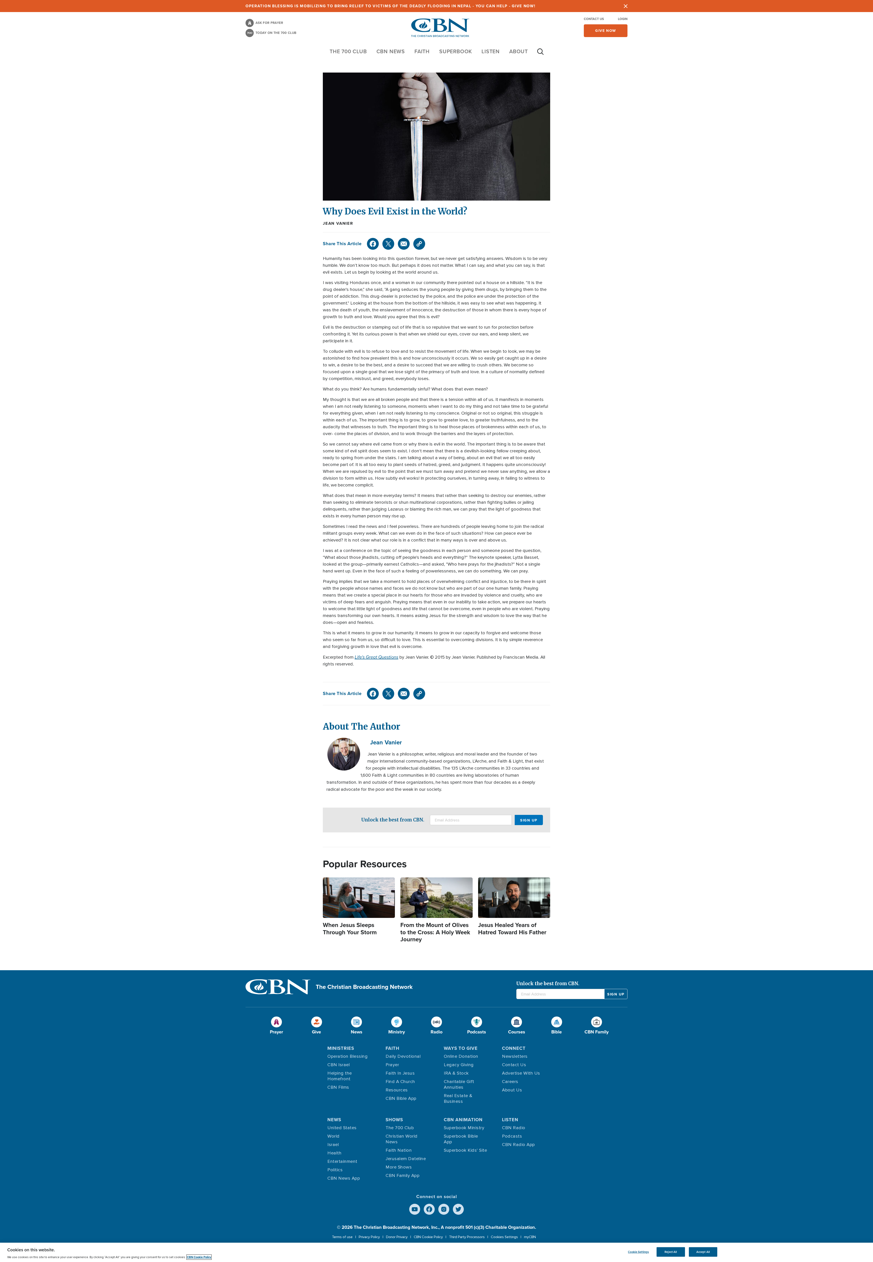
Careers (510, 1081)
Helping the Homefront (339, 1076)
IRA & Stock (456, 1073)
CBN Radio (513, 1128)
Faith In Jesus (400, 1073)
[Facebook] (373, 244)
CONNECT (514, 1048)
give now (605, 30)
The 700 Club (348, 51)
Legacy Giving (459, 1065)
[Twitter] (388, 244)
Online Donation (461, 1056)
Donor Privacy (397, 1237)
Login (622, 19)
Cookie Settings (638, 1252)
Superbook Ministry (464, 1128)
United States (342, 1128)
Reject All (671, 1252)
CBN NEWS (390, 51)
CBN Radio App (518, 1144)
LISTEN (491, 51)
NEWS (334, 1119)
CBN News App (343, 1178)
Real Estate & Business (458, 1098)
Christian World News (402, 1139)
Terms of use (342, 1237)
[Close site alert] (625, 6)
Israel (333, 1144)
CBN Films (338, 1087)
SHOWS (394, 1119)
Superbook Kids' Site (465, 1150)
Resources (397, 1090)
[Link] (419, 244)
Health (334, 1153)
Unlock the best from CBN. (392, 820)
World (333, 1136)
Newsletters (515, 1056)
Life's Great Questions (376, 657)
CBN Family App (402, 1175)
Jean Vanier (338, 223)
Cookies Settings (504, 1237)
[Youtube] (414, 1209)
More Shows (399, 1167)
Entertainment (342, 1161)
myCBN (530, 1237)
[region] (436, 1252)
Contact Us (594, 19)
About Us (512, 1090)
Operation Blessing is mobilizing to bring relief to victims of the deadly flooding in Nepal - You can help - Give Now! (390, 6)
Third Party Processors (467, 1237)
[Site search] (540, 53)
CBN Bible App (401, 1098)
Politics (335, 1170)
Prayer (392, 1065)
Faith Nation (399, 1150)
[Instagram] (443, 1209)
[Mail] (404, 244)
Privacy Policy (369, 1237)
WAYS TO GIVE (461, 1048)
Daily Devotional (403, 1056)
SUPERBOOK (455, 51)
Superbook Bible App (461, 1139)
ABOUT (518, 51)
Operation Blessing (347, 1056)
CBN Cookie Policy (428, 1237)
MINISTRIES (340, 1048)
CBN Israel (338, 1065)
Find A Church (400, 1081)
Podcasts (512, 1136)
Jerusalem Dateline (406, 1158)
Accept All (703, 1252)
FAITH (422, 51)
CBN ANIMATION (463, 1119)
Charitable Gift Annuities (459, 1084)
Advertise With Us (521, 1073)
